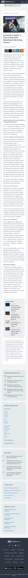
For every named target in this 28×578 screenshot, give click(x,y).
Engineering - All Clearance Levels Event (12, 490)
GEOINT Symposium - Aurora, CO (11, 493)
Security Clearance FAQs (10, 553)
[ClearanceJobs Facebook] (9, 545)
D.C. (5, 418)
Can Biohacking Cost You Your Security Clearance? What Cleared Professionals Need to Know (14, 462)
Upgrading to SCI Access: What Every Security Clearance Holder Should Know (14, 468)
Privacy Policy (19, 556)
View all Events (7, 497)
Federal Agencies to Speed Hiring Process (16, 324)
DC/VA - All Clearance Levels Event (11, 488)
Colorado (6, 416)
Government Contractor (15, 328)
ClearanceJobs (6, 13)
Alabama (6, 411)
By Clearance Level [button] (8, 443)
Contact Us (15, 562)
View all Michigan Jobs (9, 530)
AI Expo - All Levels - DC (9, 495)
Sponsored (13, 304)
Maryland (6, 423)
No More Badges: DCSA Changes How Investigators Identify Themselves (14, 474)
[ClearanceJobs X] (12, 545)
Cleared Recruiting (10, 18)
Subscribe (24, 5)
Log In (22, 2)
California (6, 415)
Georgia (5, 421)
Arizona (5, 413)
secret (9, 124)
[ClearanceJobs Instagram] (19, 545)
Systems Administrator (9, 518)
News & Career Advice (14, 13)
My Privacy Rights (19, 559)
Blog (13, 556)
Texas (5, 435)
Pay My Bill (7, 562)
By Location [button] (7, 409)
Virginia (5, 437)
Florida (5, 419)
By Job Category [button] (8, 440)
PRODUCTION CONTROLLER (10, 509)
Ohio (5, 432)
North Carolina (7, 429)
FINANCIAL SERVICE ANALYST (10, 526)
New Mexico (6, 427)
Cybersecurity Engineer (9, 522)
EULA (22, 562)
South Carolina (7, 433)
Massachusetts (7, 425)
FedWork (7, 556)
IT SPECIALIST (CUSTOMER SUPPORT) (12, 513)
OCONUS (6, 430)
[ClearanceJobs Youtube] (16, 545)
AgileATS (21, 553)
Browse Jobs (21, 550)
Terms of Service (8, 559)
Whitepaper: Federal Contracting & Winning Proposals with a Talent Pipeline (15, 391)
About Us (6, 550)
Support (13, 550)
